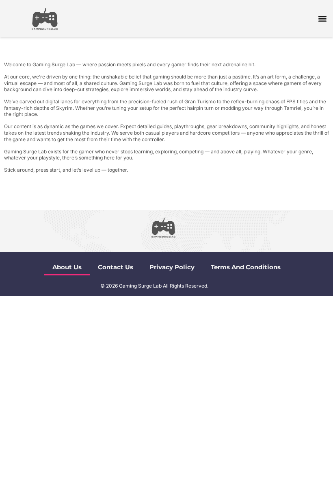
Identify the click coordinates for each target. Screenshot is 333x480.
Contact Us (115, 267)
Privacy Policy (172, 267)
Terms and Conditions (246, 267)
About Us (67, 267)
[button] (322, 18)
